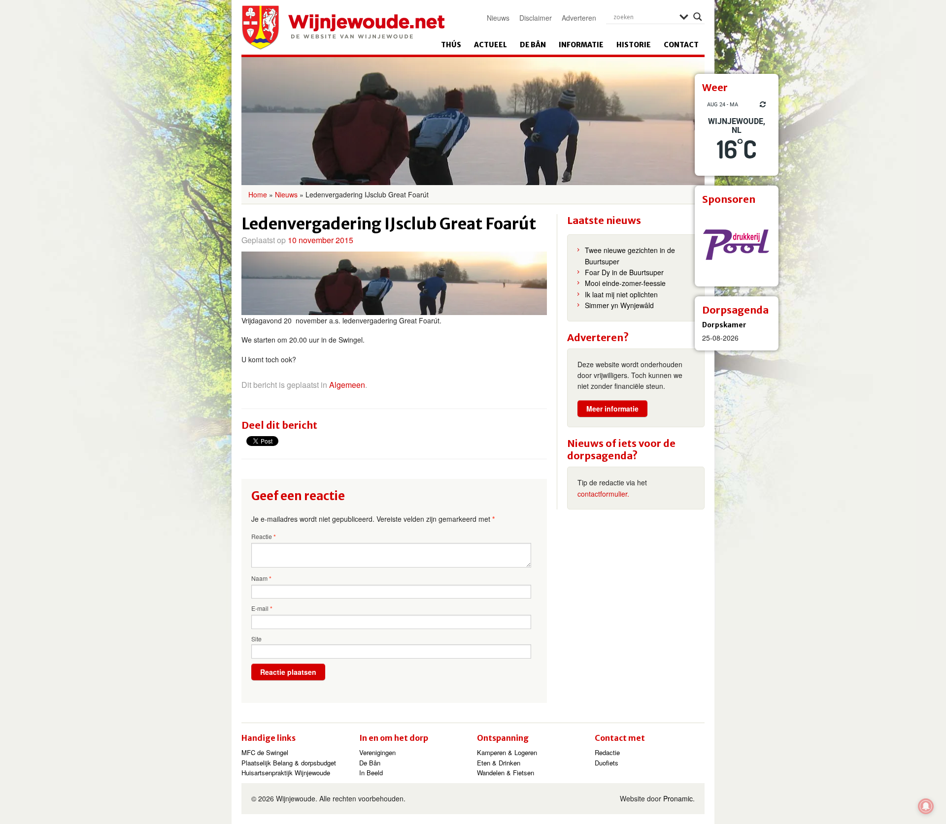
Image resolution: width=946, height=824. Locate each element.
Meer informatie (612, 408)
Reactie (263, 536)
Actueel (490, 44)
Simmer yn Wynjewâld (619, 305)
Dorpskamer (724, 324)
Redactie (607, 752)
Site (256, 638)
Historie (633, 44)
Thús (451, 44)
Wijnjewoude (342, 27)
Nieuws (498, 18)
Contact (681, 44)
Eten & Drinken (498, 762)
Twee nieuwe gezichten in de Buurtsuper (630, 255)
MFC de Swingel (264, 752)
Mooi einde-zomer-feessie (625, 283)
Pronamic (678, 798)
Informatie (581, 44)
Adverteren (579, 18)
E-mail (261, 608)
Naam (261, 578)
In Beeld (371, 772)
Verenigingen (377, 752)
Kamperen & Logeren (507, 752)
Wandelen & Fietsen (505, 772)
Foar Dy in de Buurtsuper (624, 272)
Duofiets (606, 762)
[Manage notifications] (926, 806)
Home (257, 194)
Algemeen (347, 384)
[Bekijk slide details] (736, 244)
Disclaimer (535, 18)
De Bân (533, 44)
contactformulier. (603, 494)
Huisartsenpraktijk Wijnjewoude (285, 772)
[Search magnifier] (698, 17)
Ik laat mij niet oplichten (621, 294)
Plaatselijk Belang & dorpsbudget (288, 762)
